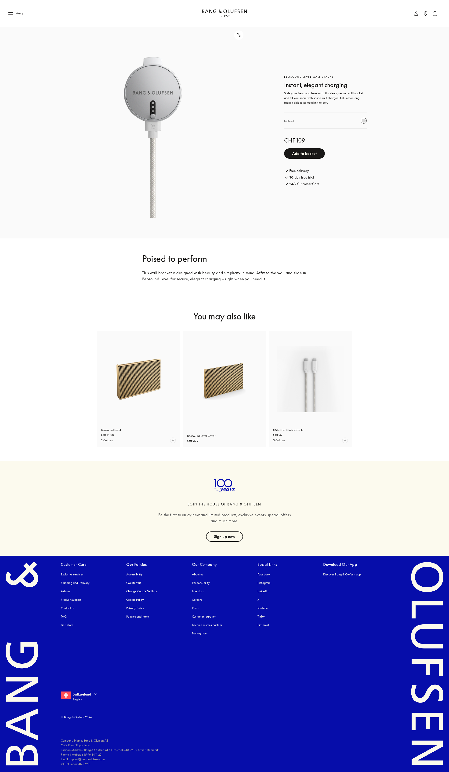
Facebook (263, 574)
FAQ (63, 616)
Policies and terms (137, 616)
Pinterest (263, 625)
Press (195, 608)
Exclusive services (72, 574)
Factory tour (199, 633)
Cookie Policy (135, 599)
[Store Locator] (425, 13)
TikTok (261, 616)
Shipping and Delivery (75, 583)
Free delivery (299, 171)
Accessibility (134, 574)
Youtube (262, 608)
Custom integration (204, 616)
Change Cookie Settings (141, 591)
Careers (197, 599)
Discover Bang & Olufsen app (342, 574)
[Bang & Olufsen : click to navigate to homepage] (224, 13)
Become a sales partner (207, 625)
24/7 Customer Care (304, 184)
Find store (67, 625)
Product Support (71, 599)
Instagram (264, 583)
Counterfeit (133, 583)
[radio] (364, 121)
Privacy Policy (135, 608)
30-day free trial (301, 177)
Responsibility (201, 583)
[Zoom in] (152, 119)
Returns (65, 591)
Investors (198, 591)
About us (197, 574)
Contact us (67, 608)
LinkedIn (262, 591)
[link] (416, 13)
